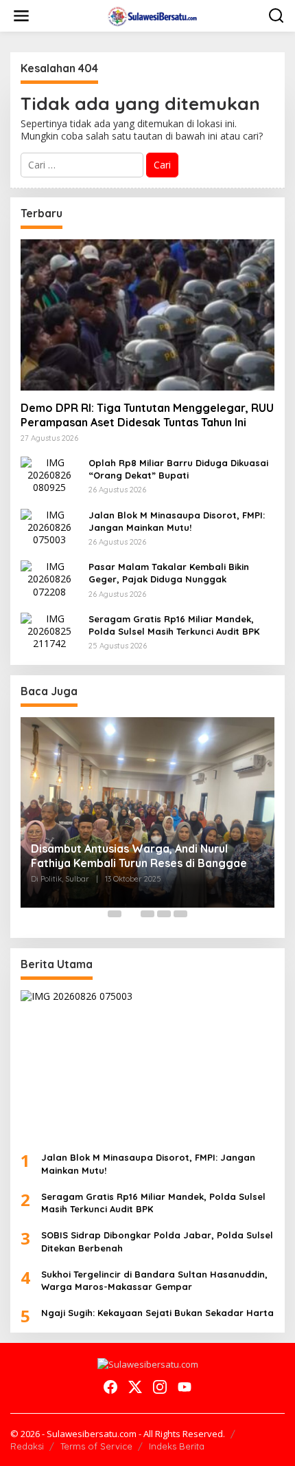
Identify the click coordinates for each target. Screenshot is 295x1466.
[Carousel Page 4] (164, 913)
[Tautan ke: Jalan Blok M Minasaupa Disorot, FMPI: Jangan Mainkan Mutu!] (49, 526)
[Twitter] (135, 1387)
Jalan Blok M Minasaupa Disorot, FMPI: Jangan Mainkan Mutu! (176, 521)
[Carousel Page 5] (180, 913)
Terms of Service (96, 1446)
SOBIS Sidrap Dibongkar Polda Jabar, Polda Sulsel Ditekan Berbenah (157, 1241)
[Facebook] (110, 1387)
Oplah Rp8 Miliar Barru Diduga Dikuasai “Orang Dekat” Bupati (178, 469)
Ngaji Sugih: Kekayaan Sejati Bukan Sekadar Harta (157, 1312)
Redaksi (27, 1446)
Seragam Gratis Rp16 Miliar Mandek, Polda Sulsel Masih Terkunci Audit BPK (173, 625)
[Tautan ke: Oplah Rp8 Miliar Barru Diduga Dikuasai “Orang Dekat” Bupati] (49, 474)
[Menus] (21, 16)
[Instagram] (160, 1387)
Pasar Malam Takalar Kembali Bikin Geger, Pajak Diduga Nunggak (168, 572)
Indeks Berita (176, 1446)
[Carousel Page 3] (147, 913)
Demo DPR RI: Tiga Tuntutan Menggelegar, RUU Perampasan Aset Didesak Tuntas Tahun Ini (147, 415)
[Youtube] (184, 1387)
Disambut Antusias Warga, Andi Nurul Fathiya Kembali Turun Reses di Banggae (139, 856)
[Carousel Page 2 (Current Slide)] (131, 913)
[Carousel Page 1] (114, 913)
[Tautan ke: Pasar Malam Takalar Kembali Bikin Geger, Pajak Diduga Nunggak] (49, 577)
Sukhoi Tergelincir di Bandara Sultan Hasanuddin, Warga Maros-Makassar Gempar (154, 1280)
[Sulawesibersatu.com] (151, 14)
